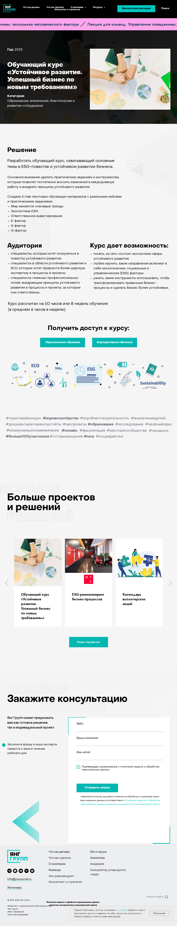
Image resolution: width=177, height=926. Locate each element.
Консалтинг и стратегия (67, 10)
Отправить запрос (97, 787)
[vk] (26, 871)
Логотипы (14, 888)
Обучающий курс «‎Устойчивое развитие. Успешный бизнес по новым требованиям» (35, 606)
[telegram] (9, 871)
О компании (57, 864)
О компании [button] (77, 7)
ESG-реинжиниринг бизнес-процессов (88, 597)
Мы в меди (97, 852)
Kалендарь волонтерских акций (134, 599)
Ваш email (83, 752)
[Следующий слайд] (170, 582)
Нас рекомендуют (61, 876)
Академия (97, 864)
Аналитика (97, 858)
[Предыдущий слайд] (6, 582)
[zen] (32, 871)
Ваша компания (87, 738)
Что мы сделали (55, 7)
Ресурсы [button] (98, 7)
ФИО (80, 724)
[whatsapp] (15, 871)
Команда (55, 870)
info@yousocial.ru (19, 879)
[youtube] (21, 871)
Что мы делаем (31, 7)
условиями (122, 910)
